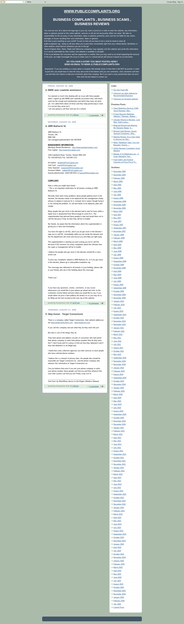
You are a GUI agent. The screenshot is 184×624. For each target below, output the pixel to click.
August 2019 (118, 374)
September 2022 (119, 494)
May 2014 (117, 354)
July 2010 (117, 308)
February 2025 (119, 564)
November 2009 (119, 295)
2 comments (94, 386)
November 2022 (119, 501)
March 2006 (118, 181)
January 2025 (118, 561)
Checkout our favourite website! (125, 99)
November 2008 (119, 268)
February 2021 (119, 431)
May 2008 (117, 248)
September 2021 (119, 454)
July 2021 (117, 448)
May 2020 (117, 401)
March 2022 (118, 474)
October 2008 (118, 265)
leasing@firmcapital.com (89, 173)
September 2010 (119, 315)
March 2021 (118, 434)
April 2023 (117, 518)
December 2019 (119, 384)
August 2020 (118, 411)
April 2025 (117, 571)
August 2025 (118, 584)
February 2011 (118, 331)
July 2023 (117, 528)
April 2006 (117, 185)
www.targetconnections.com (62, 323)
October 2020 (118, 418)
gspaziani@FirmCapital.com (72, 168)
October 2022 (118, 498)
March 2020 (118, 394)
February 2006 (119, 178)
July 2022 (117, 488)
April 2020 (117, 398)
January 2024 (118, 544)
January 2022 (118, 468)
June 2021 (117, 444)
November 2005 (119, 171)
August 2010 (118, 311)
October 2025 (118, 587)
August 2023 (118, 531)
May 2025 (117, 574)
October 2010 (118, 318)
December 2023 (119, 541)
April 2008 (117, 245)
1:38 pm (75, 115)
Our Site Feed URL (120, 90)
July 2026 (117, 604)
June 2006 (117, 191)
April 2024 (117, 547)
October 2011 (118, 351)
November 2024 (119, 557)
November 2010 (119, 321)
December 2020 (119, 424)
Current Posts (118, 607)
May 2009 (117, 275)
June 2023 (117, 524)
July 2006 (117, 195)
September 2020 (119, 414)
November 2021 (119, 461)
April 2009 (117, 271)
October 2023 (118, 537)
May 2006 (117, 188)
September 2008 (119, 261)
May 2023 (117, 521)
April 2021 (117, 438)
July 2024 (117, 551)
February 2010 (119, 305)
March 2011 (117, 334)
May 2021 (117, 441)
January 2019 (118, 368)
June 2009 (117, 278)
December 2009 (119, 298)
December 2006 (119, 208)
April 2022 (117, 478)
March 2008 (118, 241)
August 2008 (118, 258)
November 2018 (119, 361)
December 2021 (119, 464)
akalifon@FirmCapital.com (68, 163)
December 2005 (119, 175)
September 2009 (119, 288)
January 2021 (118, 428)
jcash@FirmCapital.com (66, 165)
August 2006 (118, 198)
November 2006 (119, 205)
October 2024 (118, 554)
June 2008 (117, 251)
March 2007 (118, 211)
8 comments (94, 303)
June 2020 (117, 404)
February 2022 (119, 471)
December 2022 (119, 504)
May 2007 (117, 218)
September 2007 (119, 228)
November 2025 (119, 591)
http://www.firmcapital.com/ (69, 150)
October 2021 (118, 458)
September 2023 (119, 534)
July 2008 (117, 255)
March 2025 (118, 567)
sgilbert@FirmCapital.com (72, 170)
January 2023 (118, 508)
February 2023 (119, 511)
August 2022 (118, 491)
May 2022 (117, 481)
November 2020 (119, 421)
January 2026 (118, 597)
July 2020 (117, 408)
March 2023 (118, 514)
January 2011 (118, 328)
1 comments (94, 115)
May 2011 (117, 338)
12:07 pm (76, 303)
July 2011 (117, 344)
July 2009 (117, 281)
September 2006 (119, 201)
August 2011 (118, 348)
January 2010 (118, 301)
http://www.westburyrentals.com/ (85, 147)
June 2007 (117, 221)
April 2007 (117, 215)
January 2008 (118, 235)
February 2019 (119, 371)
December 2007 (119, 231)
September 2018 (119, 358)
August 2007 (118, 225)
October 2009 (118, 291)
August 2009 (118, 285)
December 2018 (119, 364)
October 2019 (118, 381)
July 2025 (117, 581)
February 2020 (119, 391)
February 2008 (119, 238)
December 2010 (119, 324)
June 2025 (117, 577)
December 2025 (119, 594)
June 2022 (117, 484)
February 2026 (119, 601)
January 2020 (118, 388)
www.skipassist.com (82, 323)
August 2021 (118, 451)
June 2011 (117, 341)
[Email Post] (101, 115)
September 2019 (119, 378)
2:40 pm (75, 386)
